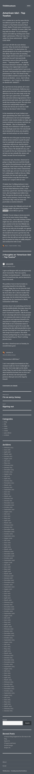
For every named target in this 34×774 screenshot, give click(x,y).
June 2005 (7, 646)
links (5, 426)
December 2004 (9, 660)
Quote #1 (7, 741)
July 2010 (7, 514)
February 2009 (8, 551)
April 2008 (7, 571)
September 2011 (9, 489)
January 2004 (8, 684)
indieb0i (8, 352)
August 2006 (8, 615)
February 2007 (8, 602)
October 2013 (8, 472)
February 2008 (8, 576)
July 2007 (7, 591)
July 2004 (7, 671)
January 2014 (8, 467)
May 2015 (7, 463)
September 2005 (9, 640)
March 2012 (7, 485)
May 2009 (7, 545)
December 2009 (9, 529)
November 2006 (9, 609)
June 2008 (7, 567)
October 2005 (8, 638)
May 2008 (7, 569)
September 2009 (9, 536)
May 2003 (7, 702)
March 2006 (8, 626)
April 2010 (7, 520)
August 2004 (8, 668)
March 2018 (7, 454)
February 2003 (8, 708)
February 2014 (8, 465)
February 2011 (8, 498)
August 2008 (8, 562)
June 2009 (7, 542)
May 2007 (7, 596)
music (6, 430)
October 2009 (8, 534)
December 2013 (9, 469)
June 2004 (7, 673)
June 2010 (7, 516)
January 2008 (8, 578)
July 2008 (7, 565)
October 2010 (8, 507)
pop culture (7, 433)
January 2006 (8, 631)
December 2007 (9, 580)
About (5, 762)
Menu (29, 5)
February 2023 (8, 447)
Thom (6, 245)
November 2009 (9, 531)
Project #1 (7, 747)
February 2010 (8, 525)
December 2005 (9, 633)
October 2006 (8, 611)
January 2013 (8, 481)
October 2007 (8, 584)
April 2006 (7, 624)
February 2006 (8, 629)
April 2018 (7, 452)
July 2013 (7, 476)
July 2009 (7, 540)
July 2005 (7, 644)
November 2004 (9, 662)
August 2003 (8, 695)
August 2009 (8, 538)
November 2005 (9, 635)
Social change (8, 745)
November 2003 (9, 688)
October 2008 (8, 558)
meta (5, 428)
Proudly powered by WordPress (19, 771)
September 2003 (9, 693)
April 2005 (7, 651)
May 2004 (7, 675)
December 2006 (9, 607)
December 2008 (9, 553)
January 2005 (8, 657)
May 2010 (7, 518)
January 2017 (8, 456)
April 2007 (7, 598)
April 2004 (7, 677)
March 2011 (7, 496)
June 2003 (7, 699)
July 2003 (7, 697)
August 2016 (8, 458)
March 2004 (8, 680)
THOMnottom (9, 6)
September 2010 (9, 509)
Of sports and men (10, 743)
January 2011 (8, 500)
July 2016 (7, 461)
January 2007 (8, 604)
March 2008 (8, 573)
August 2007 (8, 589)
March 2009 (8, 549)
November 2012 (9, 483)
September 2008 (9, 560)
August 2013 (8, 474)
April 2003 (7, 704)
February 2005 (8, 655)
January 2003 (8, 711)
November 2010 (9, 505)
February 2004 (8, 682)
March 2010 (7, 523)
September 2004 (9, 666)
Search (5, 720)
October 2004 (8, 664)
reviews (6, 435)
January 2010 (8, 527)
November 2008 (9, 556)
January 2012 (8, 487)
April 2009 (7, 547)
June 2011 (7, 492)
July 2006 (7, 618)
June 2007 (7, 593)
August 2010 (8, 511)
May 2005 (7, 649)
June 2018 (7, 450)
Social (4, 766)
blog (19, 245)
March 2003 (8, 706)
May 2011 (7, 494)
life (5, 424)
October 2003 (8, 691)
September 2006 (9, 613)
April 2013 (7, 478)
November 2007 (9, 582)
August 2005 (8, 642)
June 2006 (7, 620)
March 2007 (8, 600)
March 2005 (8, 653)
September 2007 (9, 587)
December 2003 (9, 686)
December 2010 (9, 503)
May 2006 (7, 622)
